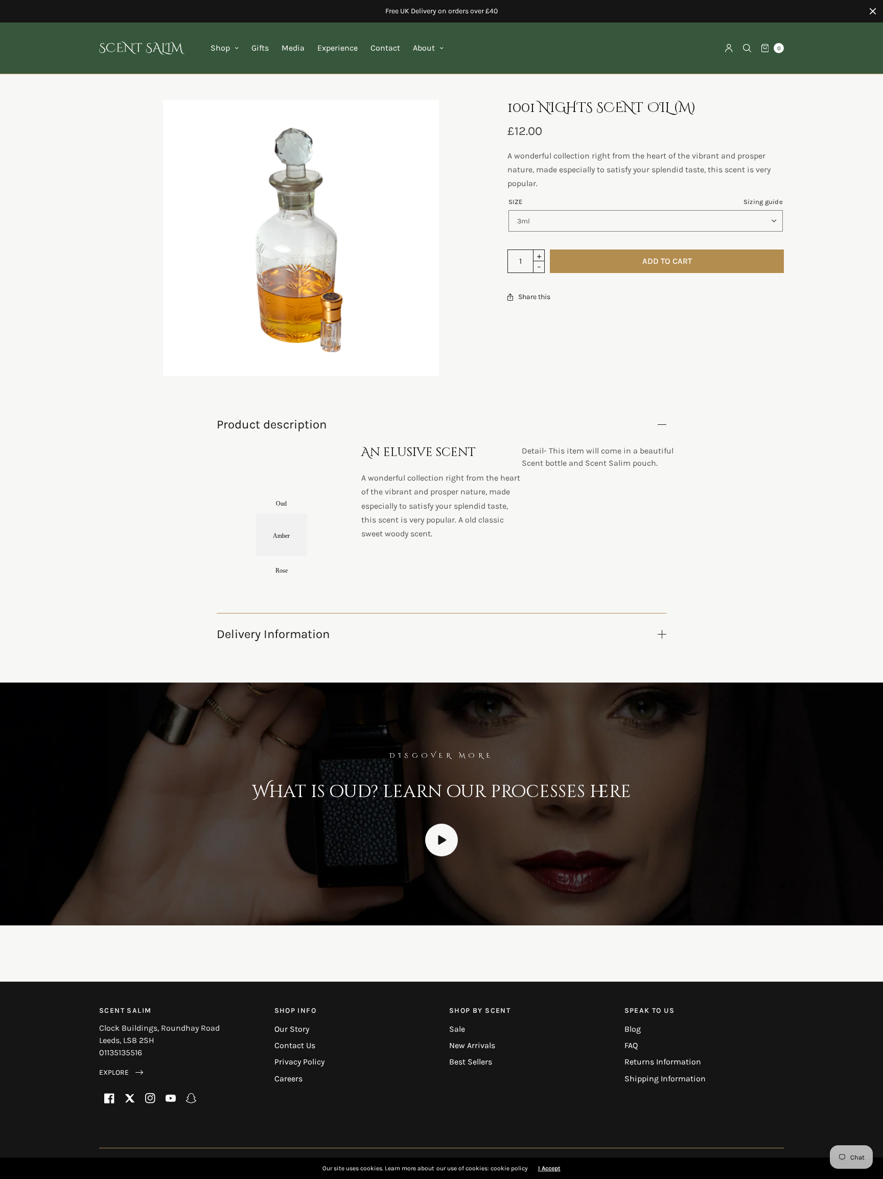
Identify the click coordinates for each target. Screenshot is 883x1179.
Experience (337, 48)
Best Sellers (470, 1062)
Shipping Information (665, 1078)
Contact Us (294, 1045)
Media (293, 48)
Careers (288, 1078)
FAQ (631, 1045)
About (424, 48)
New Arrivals (472, 1045)
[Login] (729, 48)
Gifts (260, 48)
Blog (632, 1029)
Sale (457, 1029)
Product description (272, 424)
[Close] (873, 11)
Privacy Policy (299, 1062)
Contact (385, 48)
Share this (534, 297)
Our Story (291, 1029)
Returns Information (662, 1062)
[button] (121, 1072)
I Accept (549, 1168)
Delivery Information (273, 634)
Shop (220, 48)
